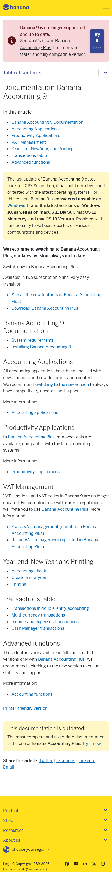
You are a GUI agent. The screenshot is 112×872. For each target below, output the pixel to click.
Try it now (91, 743)
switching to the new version (62, 384)
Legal (7, 864)
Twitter (46, 760)
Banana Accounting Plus (31, 437)
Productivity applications (35, 471)
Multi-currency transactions (38, 615)
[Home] (20, 8)
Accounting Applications (35, 129)
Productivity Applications (35, 135)
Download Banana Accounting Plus (44, 308)
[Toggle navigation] (104, 8)
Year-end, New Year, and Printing (42, 148)
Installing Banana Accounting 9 (41, 347)
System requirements (32, 340)
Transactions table (29, 155)
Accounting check (28, 571)
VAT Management (28, 142)
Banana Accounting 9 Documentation (47, 122)
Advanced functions (30, 162)
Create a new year (28, 577)
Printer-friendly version (25, 708)
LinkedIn (87, 760)
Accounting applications (34, 412)
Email (8, 767)
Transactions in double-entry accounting (50, 608)
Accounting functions (31, 694)
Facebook (65, 760)
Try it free (97, 41)
